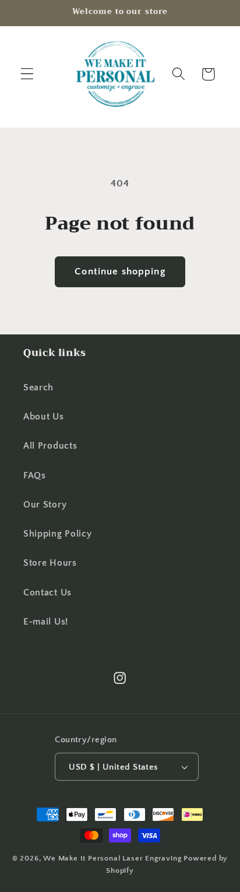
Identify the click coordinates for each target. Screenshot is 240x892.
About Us (43, 416)
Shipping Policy (57, 533)
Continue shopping (120, 271)
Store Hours (50, 563)
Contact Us (47, 592)
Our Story (44, 504)
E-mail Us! (45, 621)
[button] (27, 74)
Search (38, 387)
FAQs (34, 475)
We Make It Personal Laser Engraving (113, 858)
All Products (50, 445)
